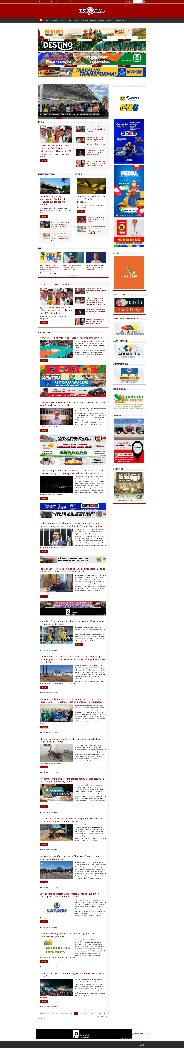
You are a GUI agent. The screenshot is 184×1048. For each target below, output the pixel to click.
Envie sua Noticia (44, 2)
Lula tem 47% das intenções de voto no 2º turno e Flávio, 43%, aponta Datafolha (95, 163)
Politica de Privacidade (58, 2)
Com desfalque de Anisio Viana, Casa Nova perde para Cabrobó (71, 338)
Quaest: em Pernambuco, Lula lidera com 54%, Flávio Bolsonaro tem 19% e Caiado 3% (55, 148)
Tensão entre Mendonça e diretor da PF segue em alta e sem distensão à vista (69, 114)
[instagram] (131, 2)
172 (81, 1014)
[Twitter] (127, 2)
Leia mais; (43, 160)
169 (66, 1014)
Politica (62, 20)
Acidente (93, 20)
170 (71, 1014)
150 (57, 1014)
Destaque (55, 20)
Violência (85, 20)
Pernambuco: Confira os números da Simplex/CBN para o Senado (96, 129)
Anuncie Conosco (79, 2)
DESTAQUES (42, 248)
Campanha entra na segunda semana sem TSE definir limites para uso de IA (95, 153)
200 (102, 1016)
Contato (69, 2)
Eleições (69, 20)
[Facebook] (125, 2)
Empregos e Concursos (105, 20)
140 (52, 1014)
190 (98, 1016)
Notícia (47, 20)
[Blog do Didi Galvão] (92, 10)
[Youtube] (129, 2)
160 (62, 1014)
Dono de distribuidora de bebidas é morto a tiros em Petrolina (96, 220)
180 (93, 1014)
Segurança (77, 20)
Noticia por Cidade (120, 20)
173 (85, 1014)
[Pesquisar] (144, 2)
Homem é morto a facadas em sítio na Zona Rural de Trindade (91, 199)
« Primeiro (42, 1014)
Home (41, 20)
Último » (41, 1018)
